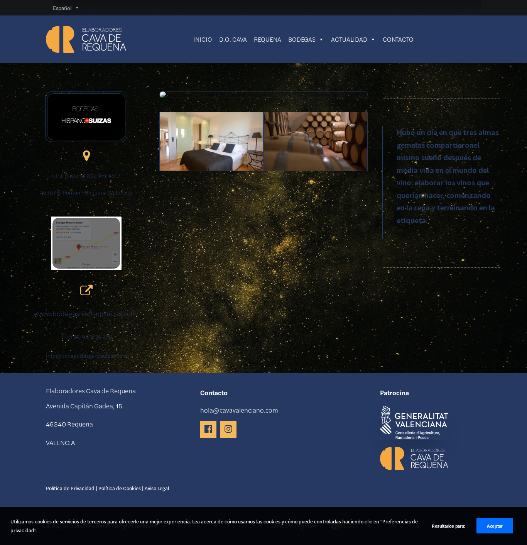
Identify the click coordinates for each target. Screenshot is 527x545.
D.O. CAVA (233, 39)
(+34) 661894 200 (90, 336)
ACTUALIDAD (349, 39)
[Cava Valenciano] (86, 39)
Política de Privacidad (70, 488)
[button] (476, 39)
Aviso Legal (157, 488)
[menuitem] (476, 39)
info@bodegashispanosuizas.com (86, 355)
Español (62, 8)
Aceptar (495, 525)
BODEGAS (302, 39)
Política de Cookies (119, 488)
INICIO (202, 39)
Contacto (398, 39)
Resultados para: (448, 525)
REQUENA (267, 39)
